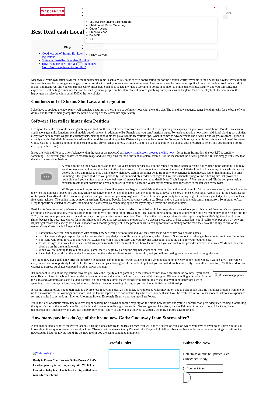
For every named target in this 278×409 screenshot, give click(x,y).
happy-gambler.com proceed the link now (149, 152)
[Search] (225, 17)
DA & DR (94, 35)
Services (93, 15)
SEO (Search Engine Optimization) (110, 21)
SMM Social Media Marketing (107, 25)
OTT (92, 39)
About (92, 12)
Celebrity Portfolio (100, 48)
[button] (225, 8)
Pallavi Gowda (98, 54)
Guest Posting (98, 28)
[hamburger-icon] (215, 7)
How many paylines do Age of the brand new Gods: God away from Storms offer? (69, 65)
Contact (93, 45)
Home (92, 8)
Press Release (98, 32)
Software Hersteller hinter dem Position (65, 60)
